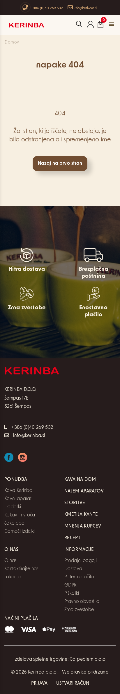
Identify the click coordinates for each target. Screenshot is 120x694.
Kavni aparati (18, 499)
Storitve (74, 503)
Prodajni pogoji (80, 560)
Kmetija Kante (81, 514)
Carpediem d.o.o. (88, 659)
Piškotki (71, 593)
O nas (10, 560)
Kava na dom (80, 479)
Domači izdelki (19, 531)
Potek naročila (79, 577)
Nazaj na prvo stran (60, 163)
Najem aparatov (84, 491)
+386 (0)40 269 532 (46, 8)
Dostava (73, 569)
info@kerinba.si (85, 8)
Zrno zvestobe (79, 610)
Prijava (39, 683)
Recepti (73, 538)
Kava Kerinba (18, 490)
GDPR (70, 585)
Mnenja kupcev (82, 526)
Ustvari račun (72, 683)
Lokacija (13, 577)
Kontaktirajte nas (21, 569)
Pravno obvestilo (81, 601)
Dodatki (12, 507)
